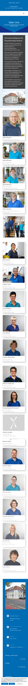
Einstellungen (4, 681)
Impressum (8, 676)
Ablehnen (12, 683)
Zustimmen (5, 683)
